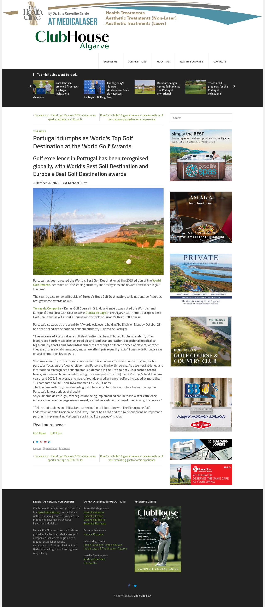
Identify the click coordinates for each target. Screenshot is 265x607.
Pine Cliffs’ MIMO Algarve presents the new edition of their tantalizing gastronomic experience (131, 117)
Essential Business (95, 523)
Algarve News (50, 448)
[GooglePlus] (42, 442)
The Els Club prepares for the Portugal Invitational (218, 88)
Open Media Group (48, 512)
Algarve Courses (191, 61)
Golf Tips (163, 61)
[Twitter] (38, 442)
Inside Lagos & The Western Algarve (105, 548)
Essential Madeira (94, 520)
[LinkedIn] (50, 442)
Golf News (111, 61)
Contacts (220, 61)
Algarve (37, 448)
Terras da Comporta (47, 308)
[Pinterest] (46, 442)
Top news (39, 131)
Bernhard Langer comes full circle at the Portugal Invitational (168, 88)
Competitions (137, 61)
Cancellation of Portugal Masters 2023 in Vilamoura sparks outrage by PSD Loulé (65, 117)
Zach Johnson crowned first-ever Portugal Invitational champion (56, 90)
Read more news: (49, 425)
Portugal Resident (94, 559)
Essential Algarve (94, 512)
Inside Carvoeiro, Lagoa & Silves (103, 545)
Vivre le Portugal (94, 534)
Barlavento (90, 563)
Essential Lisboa (93, 516)
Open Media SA (142, 596)
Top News (64, 448)
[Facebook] (34, 442)
